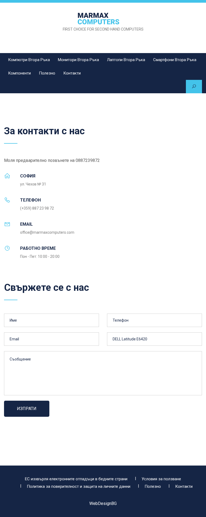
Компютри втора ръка (29, 59)
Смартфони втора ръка (174, 59)
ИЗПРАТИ (26, 408)
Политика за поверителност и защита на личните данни (78, 486)
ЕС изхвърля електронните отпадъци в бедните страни (76, 479)
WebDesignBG (103, 503)
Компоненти (19, 73)
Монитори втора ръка (78, 59)
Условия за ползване (161, 479)
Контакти (72, 73)
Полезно (47, 73)
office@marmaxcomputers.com (47, 232)
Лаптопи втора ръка (126, 59)
